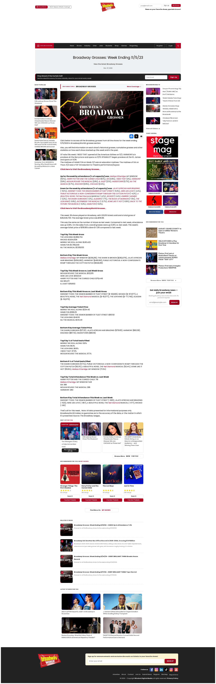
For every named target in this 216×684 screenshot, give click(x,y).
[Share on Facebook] (131, 136)
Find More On (100, 510)
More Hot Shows (154, 212)
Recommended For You (155, 222)
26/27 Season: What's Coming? (59, 7)
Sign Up (170, 661)
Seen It (70, 496)
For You (70, 420)
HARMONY (136, 179)
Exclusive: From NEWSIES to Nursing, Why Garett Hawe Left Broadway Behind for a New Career (45, 159)
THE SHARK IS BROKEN (77, 198)
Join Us (138, 674)
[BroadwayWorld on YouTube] (176, 670)
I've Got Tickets (70, 500)
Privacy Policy (172, 678)
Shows (79, 46)
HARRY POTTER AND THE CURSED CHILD (83, 179)
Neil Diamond (85, 196)
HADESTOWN (117, 181)
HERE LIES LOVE (127, 191)
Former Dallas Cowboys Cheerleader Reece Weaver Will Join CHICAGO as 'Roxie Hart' (45, 116)
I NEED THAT (121, 179)
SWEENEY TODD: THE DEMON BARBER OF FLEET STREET (90, 191)
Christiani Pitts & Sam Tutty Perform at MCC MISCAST (170, 121)
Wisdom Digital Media (143, 678)
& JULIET (102, 181)
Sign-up (166, 5)
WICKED (110, 196)
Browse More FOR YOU (126, 456)
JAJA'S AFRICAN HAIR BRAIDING (126, 188)
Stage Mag (133, 46)
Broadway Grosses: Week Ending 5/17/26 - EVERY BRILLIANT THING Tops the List (105, 572)
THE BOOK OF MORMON (118, 198)
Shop (117, 46)
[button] (178, 45)
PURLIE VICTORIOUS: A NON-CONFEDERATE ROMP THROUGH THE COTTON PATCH (94, 193)
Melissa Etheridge (118, 176)
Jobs (101, 46)
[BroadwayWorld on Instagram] (156, 670)
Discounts (172, 212)
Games (124, 46)
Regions (157, 674)
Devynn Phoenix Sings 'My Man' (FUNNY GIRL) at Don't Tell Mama (172, 91)
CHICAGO (94, 184)
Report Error (173, 675)
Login (171, 46)
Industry (87, 46)
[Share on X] (136, 136)
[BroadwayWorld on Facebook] (151, 670)
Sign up (174, 302)
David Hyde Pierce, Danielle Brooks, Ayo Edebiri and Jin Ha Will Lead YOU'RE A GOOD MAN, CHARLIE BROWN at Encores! (46, 138)
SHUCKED (79, 184)
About (124, 674)
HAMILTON (91, 204)
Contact (131, 674)
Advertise (116, 674)
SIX (107, 179)
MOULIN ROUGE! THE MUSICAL (79, 181)
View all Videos (152, 128)
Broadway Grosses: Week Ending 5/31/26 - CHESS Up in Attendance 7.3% (103, 525)
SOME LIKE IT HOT (115, 201)
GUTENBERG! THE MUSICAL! (88, 201)
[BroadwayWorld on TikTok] (166, 670)
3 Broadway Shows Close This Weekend (45, 96)
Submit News (147, 674)
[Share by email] (141, 136)
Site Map (164, 674)
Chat (95, 46)
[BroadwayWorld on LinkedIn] (161, 670)
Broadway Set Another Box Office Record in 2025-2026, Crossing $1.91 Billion (104, 541)
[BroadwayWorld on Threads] (171, 670)
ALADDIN (97, 198)
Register (160, 46)
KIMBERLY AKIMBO (129, 196)
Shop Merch (42, 7)
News (72, 46)
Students (109, 46)
